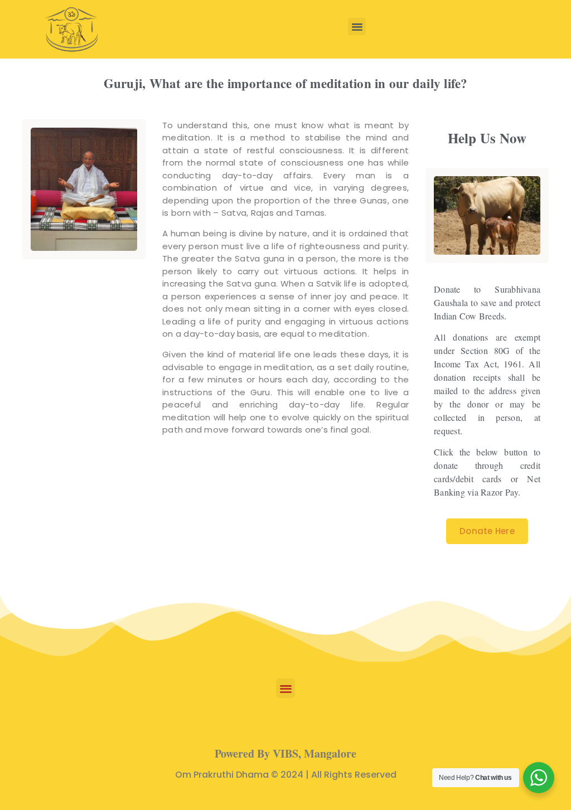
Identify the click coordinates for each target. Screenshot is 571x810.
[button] (357, 27)
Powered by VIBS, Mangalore (285, 753)
